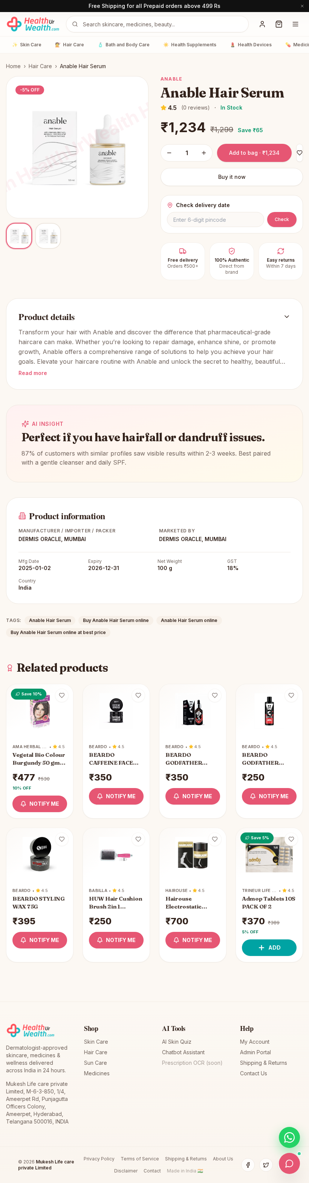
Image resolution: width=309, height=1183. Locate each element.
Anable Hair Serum (50, 620)
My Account (254, 1041)
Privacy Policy (99, 1159)
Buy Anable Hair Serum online (116, 620)
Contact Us (253, 1073)
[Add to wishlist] (62, 695)
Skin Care (26, 44)
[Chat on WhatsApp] (289, 1137)
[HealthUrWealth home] (33, 24)
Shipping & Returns (263, 1063)
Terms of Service (140, 1159)
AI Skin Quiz (176, 1041)
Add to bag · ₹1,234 (254, 152)
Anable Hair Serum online (189, 620)
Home (13, 66)
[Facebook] (248, 1165)
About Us (223, 1159)
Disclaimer (126, 1171)
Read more (32, 373)
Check (282, 219)
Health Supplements (189, 44)
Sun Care (95, 1063)
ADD (274, 947)
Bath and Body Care (124, 44)
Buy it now (232, 177)
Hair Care (69, 44)
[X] (266, 1165)
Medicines (97, 1073)
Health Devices (251, 44)
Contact (152, 1171)
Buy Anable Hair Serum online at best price (58, 632)
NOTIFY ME (44, 803)
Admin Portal (255, 1052)
